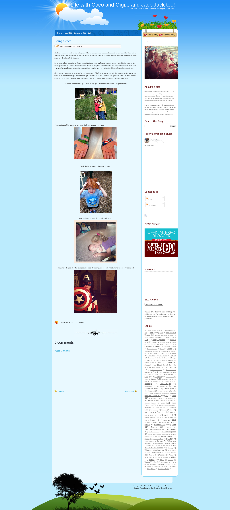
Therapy (170, 448)
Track (166, 452)
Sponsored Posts (158, 439)
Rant (174, 424)
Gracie (68, 322)
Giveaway (158, 377)
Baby (167, 337)
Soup (155, 436)
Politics (147, 417)
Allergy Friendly (168, 335)
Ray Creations (155, 488)
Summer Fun (162, 441)
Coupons (151, 358)
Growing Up (157, 381)
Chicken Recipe (152, 353)
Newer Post (129, 391)
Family (173, 367)
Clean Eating (152, 355)
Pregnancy (165, 420)
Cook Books (163, 355)
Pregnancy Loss (150, 422)
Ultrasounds (153, 455)
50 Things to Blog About (153, 330)
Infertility (172, 391)
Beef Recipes (151, 344)
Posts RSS (68, 33)
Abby (152, 333)
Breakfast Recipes (170, 346)
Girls (146, 377)
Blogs (158, 347)
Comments (166, 35)
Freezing (173, 372)
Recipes (154, 427)
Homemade (148, 386)
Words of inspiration (153, 466)
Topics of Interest (153, 452)
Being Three (164, 344)
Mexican (170, 400)
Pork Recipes (156, 417)
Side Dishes (166, 434)
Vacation (162, 455)
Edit (89, 33)
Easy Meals (156, 367)
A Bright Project (169, 330)
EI (164, 367)
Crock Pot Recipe (170, 358)
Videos (151, 460)
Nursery (155, 410)
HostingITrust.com (166, 488)
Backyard (154, 342)
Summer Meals (157, 443)
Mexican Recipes (150, 403)
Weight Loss (164, 462)
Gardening (169, 374)
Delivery (171, 360)
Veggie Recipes (163, 457)
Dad (148, 360)
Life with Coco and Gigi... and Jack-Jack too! (123, 5)
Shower (150, 434)
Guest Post (169, 381)
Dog (164, 365)
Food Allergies (163, 372)
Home (59, 33)
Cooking (173, 356)
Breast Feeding (152, 349)
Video (173, 457)
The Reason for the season (161, 445)
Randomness (159, 424)
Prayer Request (150, 420)
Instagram (165, 393)
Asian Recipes (149, 337)
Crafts (159, 358)
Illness (166, 388)
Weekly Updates (151, 462)
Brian (162, 349)
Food (154, 372)
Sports (169, 439)
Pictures (74, 322)
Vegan (171, 455)
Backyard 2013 (164, 342)
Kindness (152, 398)
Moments (160, 405)
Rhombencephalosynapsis (154, 429)
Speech (147, 439)
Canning (147, 351)
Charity (165, 351)
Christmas (172, 353)
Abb (146, 333)
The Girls (167, 443)
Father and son (156, 370)
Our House (149, 412)
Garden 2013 (158, 374)
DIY (165, 362)
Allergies (157, 335)
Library (160, 398)
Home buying (165, 384)
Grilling (147, 381)
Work (165, 466)
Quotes (147, 425)
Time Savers (172, 450)
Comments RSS (80, 33)
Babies (158, 337)
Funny (149, 374)
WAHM (162, 460)
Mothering (148, 407)
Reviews (168, 427)
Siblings (157, 434)
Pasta (172, 412)
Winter (160, 464)
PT (171, 422)
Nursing (164, 410)
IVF (166, 396)
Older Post (61, 391)
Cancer (169, 349)
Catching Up (157, 351)
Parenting (161, 412)
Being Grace (62, 41)
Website (170, 460)
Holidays (148, 384)
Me (146, 400)
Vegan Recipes (149, 457)
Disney (159, 362)
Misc (163, 403)
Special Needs (166, 436)
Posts (150, 199)
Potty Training (168, 417)
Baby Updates (159, 340)
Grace (146, 379)
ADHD (161, 333)
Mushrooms (158, 407)
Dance (164, 360)
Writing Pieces (151, 469)
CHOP (162, 353)
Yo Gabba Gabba (163, 469)
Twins (173, 452)
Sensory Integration (169, 432)
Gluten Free (170, 377)
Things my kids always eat (154, 450)
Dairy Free (156, 360)
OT (171, 410)
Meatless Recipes (159, 400)
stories (152, 441)
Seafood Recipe (154, 432)
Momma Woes (169, 405)
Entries (150, 35)
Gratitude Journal (168, 379)
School (81, 322)
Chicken (173, 351)
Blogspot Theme (139, 488)
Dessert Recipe (149, 362)
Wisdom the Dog (170, 464)
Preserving (162, 422)
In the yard (162, 391)
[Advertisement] (74, 371)
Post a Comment (62, 351)
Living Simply (169, 398)
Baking (174, 342)
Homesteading (160, 386)
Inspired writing (154, 393)
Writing (173, 466)
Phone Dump (149, 415)
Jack (174, 396)
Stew (146, 441)
